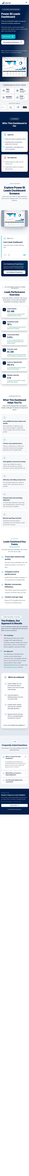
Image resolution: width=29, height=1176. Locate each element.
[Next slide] (8, 255)
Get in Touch (13, 805)
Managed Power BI (12, 667)
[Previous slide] (5, 255)
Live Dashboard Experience (14, 272)
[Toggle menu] (26, 2)
